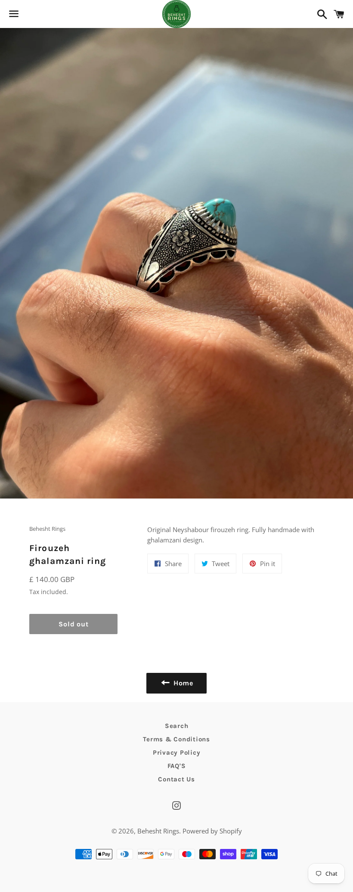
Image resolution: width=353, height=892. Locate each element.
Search (177, 726)
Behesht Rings (158, 831)
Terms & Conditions (176, 739)
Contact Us (176, 779)
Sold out (73, 624)
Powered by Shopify (212, 831)
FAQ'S (176, 766)
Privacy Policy (177, 752)
